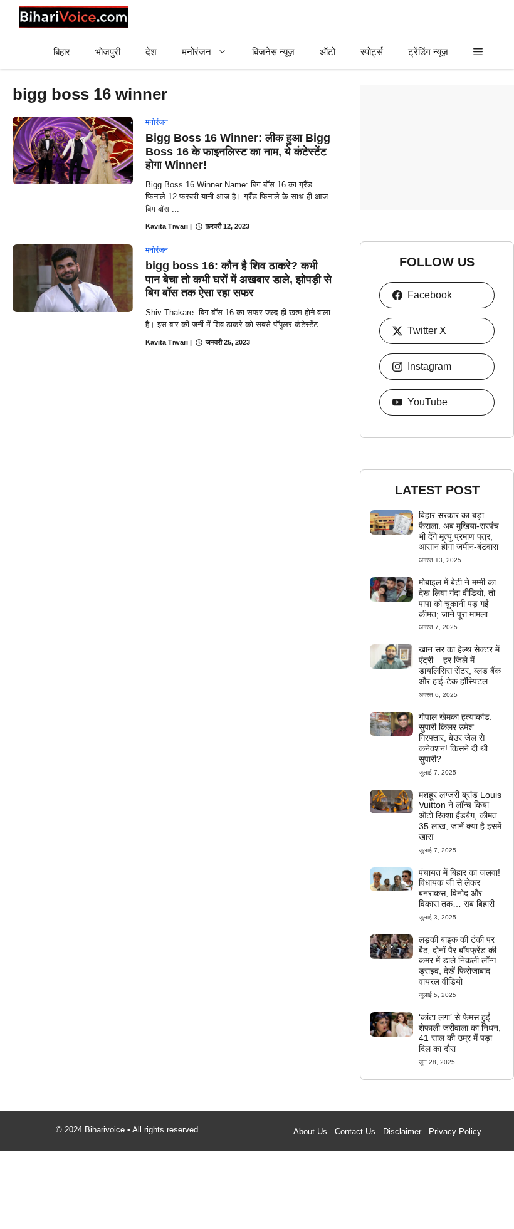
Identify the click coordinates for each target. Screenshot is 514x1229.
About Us (310, 1131)
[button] (478, 51)
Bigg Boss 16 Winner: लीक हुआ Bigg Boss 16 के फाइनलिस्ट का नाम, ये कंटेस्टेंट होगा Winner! (237, 151)
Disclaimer (402, 1131)
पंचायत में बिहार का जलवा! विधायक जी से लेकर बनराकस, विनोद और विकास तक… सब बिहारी (459, 888)
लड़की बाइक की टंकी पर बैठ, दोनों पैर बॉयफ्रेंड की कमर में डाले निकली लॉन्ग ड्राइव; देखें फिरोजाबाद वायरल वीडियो (457, 960)
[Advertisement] (437, 147)
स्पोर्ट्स (371, 51)
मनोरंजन (196, 51)
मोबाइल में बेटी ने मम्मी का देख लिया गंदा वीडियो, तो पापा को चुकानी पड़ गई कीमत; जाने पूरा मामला (457, 598)
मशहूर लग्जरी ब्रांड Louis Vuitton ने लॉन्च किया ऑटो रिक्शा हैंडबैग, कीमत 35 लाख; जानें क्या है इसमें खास (460, 816)
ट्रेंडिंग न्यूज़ (428, 51)
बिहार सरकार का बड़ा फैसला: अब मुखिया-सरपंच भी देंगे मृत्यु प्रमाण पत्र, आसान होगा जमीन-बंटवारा (459, 531)
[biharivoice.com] (73, 17)
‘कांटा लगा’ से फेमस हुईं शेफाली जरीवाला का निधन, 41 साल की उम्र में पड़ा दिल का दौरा (460, 1033)
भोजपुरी (107, 51)
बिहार (61, 51)
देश (151, 51)
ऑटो (327, 51)
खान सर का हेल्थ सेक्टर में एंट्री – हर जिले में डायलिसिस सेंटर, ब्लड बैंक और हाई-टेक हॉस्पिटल (460, 665)
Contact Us (355, 1131)
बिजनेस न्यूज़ (273, 51)
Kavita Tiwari (166, 226)
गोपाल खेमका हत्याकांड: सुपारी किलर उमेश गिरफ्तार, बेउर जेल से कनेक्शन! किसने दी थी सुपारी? (455, 738)
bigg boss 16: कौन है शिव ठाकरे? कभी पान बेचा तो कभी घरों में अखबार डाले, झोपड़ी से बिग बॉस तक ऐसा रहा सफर (238, 279)
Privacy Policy (455, 1131)
